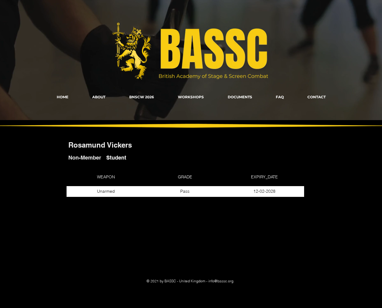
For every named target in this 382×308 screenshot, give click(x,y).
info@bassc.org (220, 281)
